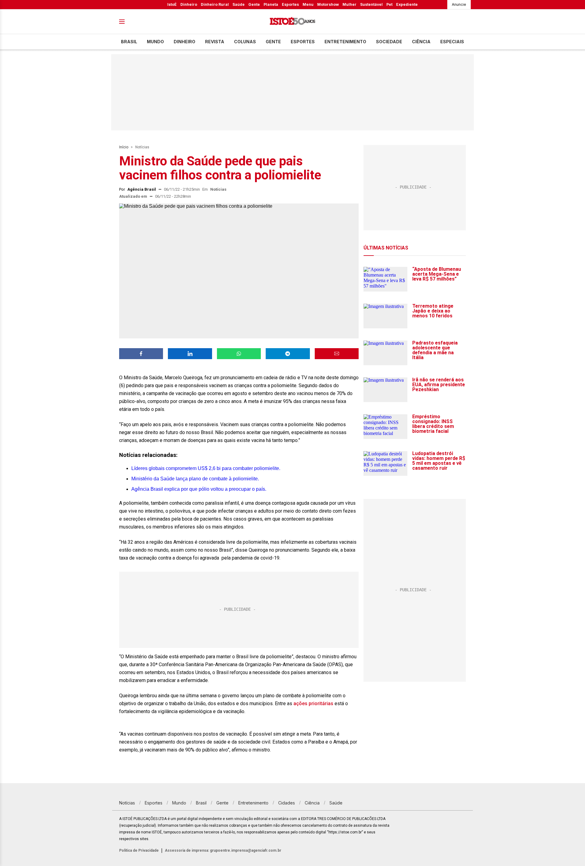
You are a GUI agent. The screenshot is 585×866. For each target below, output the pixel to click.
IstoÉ (172, 4)
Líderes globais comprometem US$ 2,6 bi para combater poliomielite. (205, 468)
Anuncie (459, 4)
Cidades (286, 802)
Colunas (245, 41)
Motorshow (328, 4)
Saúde (238, 4)
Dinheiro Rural (215, 4)
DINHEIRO (184, 41)
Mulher (349, 4)
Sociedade (389, 41)
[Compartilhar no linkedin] (190, 353)
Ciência (421, 41)
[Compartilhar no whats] (239, 353)
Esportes (290, 4)
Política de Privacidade (139, 850)
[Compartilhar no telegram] (288, 353)
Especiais (452, 41)
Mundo (155, 41)
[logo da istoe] (292, 21)
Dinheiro (188, 4)
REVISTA (214, 41)
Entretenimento (345, 41)
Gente (254, 4)
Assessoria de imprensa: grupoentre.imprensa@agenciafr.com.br (223, 850)
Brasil (129, 41)
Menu (308, 4)
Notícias (142, 147)
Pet (389, 4)
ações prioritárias (313, 703)
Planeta (271, 4)
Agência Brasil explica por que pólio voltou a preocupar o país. (198, 489)
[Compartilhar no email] (337, 353)
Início (123, 147)
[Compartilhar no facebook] (141, 353)
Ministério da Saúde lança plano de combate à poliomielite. (195, 478)
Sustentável (371, 4)
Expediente (407, 4)
